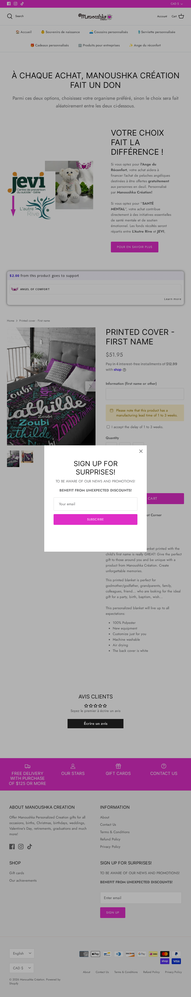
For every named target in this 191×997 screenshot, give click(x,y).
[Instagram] (95, 533)
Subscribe (95, 519)
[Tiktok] (102, 533)
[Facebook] (88, 533)
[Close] (141, 451)
